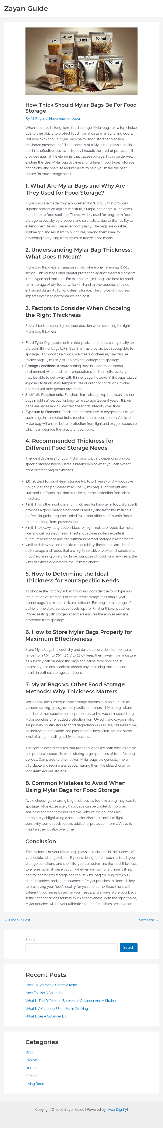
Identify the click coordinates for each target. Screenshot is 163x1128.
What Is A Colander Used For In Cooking (56, 1009)
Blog (29, 1052)
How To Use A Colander (44, 993)
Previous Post (17, 920)
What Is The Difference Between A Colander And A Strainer (71, 1001)
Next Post (148, 920)
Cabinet (31, 1060)
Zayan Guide (26, 8)
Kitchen (31, 1076)
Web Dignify (117, 1110)
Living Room (35, 1084)
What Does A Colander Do (46, 1016)
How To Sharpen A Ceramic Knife (51, 985)
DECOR (31, 1068)
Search (30, 940)
